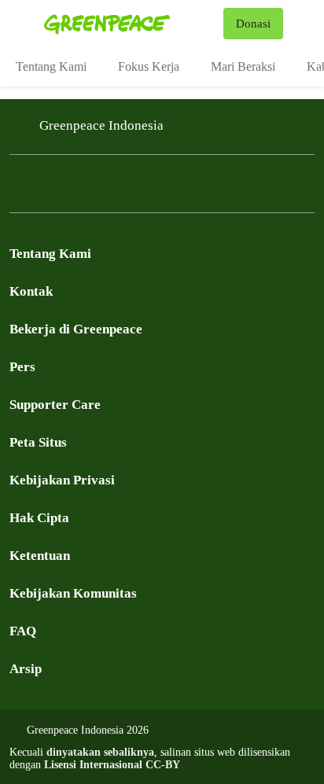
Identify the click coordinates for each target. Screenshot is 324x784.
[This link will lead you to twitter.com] (50, 188)
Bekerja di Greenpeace (75, 329)
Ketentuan (39, 555)
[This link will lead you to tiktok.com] (176, 188)
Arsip (25, 668)
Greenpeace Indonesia (101, 125)
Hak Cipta (39, 517)
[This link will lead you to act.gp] (144, 188)
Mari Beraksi (243, 66)
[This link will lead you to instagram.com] (113, 188)
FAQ (22, 631)
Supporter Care (55, 404)
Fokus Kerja (148, 66)
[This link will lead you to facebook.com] (18, 188)
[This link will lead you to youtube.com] (81, 188)
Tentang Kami (51, 66)
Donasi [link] (253, 23)
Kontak (31, 291)
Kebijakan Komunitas (73, 593)
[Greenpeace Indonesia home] (130, 23)
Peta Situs (38, 442)
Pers (22, 366)
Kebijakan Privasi (62, 480)
